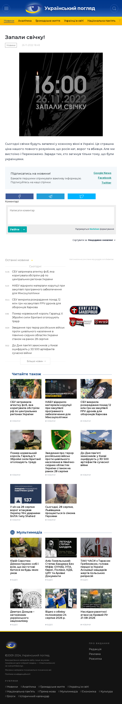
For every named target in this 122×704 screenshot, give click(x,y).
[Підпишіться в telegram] (50, 196)
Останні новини (17, 260)
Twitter (106, 182)
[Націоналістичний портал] (80, 322)
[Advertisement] (93, 282)
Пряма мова (47, 691)
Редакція (95, 649)
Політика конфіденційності (17, 674)
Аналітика (25, 20)
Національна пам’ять (101, 20)
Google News (102, 173)
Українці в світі (74, 20)
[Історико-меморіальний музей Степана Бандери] (105, 322)
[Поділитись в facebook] (20, 196)
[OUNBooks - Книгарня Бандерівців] (93, 310)
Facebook (104, 177)
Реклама (95, 654)
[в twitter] (82, 196)
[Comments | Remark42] (61, 224)
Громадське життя (47, 20)
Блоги (11, 696)
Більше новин (35, 361)
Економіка (89, 691)
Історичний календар (34, 696)
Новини (9, 20)
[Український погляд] (11, 645)
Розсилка (95, 658)
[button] (6, 8)
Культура (107, 691)
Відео (15, 580)
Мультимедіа (69, 691)
